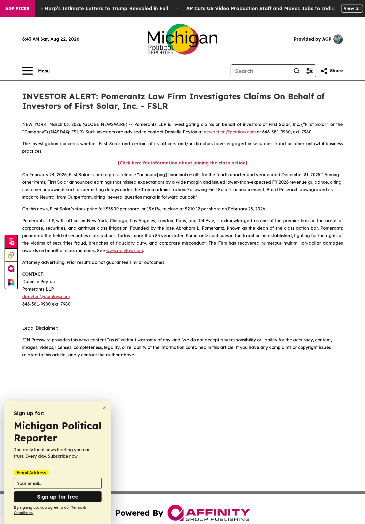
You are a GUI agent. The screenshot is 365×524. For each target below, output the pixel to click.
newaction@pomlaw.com (230, 131)
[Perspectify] (11, 255)
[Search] (296, 71)
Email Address (31, 472)
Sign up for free (57, 496)
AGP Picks (17, 8)
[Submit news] (11, 242)
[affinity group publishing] (11, 268)
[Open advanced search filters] (309, 71)
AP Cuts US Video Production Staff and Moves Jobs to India (260, 8)
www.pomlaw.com (124, 250)
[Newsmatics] (11, 282)
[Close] (104, 407)
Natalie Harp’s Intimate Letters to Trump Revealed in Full (96, 8)
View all (352, 8)
